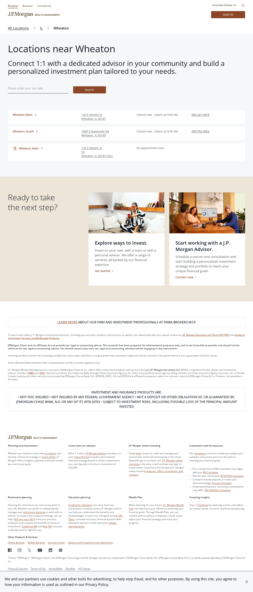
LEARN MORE (67, 322)
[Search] (243, 6)
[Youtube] (40, 550)
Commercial (44, 6)
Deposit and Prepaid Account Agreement (90, 542)
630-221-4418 (200, 115)
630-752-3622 (200, 131)
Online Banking (16, 542)
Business (27, 6)
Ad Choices (84, 568)
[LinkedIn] (50, 550)
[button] (246, 581)
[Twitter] (29, 550)
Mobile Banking (36, 542)
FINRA (30, 373)
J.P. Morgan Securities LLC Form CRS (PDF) (206, 335)
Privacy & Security (18, 568)
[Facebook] (9, 550)
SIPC (42, 373)
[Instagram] (19, 550)
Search (89, 90)
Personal (13, 6)
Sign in (228, 14)
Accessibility (55, 568)
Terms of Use (38, 568)
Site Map (70, 568)
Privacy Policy (96, 584)
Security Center (56, 542)
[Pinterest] (60, 550)
